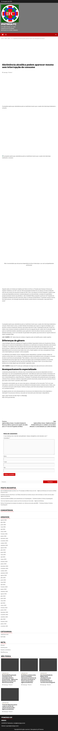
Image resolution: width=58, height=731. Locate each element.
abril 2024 (3, 584)
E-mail (5, 462)
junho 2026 (3, 524)
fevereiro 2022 (4, 621)
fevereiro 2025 (4, 561)
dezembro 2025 (4, 538)
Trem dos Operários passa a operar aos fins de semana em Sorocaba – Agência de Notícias (22, 501)
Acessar (3, 645)
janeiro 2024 (3, 589)
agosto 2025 (4, 547)
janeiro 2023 (3, 610)
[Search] (56, 34)
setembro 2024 (4, 573)
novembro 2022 (4, 614)
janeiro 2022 (3, 623)
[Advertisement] (29, 51)
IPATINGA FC (8, 24)
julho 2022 (3, 619)
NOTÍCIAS (3, 636)
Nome (5, 456)
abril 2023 (3, 603)
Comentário (7, 438)
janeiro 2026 (3, 536)
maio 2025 (3, 554)
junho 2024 (3, 580)
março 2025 (3, 559)
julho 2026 (3, 522)
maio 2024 (3, 582)
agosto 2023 (4, 593)
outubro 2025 (4, 543)
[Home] (2, 35)
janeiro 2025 (3, 563)
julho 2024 (3, 577)
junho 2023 (3, 598)
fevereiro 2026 (4, 534)
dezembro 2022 (4, 612)
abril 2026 (3, 529)
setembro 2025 (4, 545)
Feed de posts (4, 647)
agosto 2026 (4, 520)
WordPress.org (4, 652)
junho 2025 (3, 552)
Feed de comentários (6, 649)
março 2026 (3, 531)
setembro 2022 (4, 617)
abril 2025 (3, 557)
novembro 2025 (4, 540)
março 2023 (3, 605)
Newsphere (33, 729)
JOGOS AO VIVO (4, 634)
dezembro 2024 (4, 566)
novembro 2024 (4, 568)
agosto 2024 (4, 575)
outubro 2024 (4, 570)
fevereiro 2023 (4, 607)
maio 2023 (3, 600)
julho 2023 (3, 596)
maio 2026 (3, 527)
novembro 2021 (4, 626)
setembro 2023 (4, 591)
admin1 (10, 72)
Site (5, 467)
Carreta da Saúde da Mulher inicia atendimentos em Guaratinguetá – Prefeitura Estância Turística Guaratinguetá (27, 498)
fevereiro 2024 (4, 587)
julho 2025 (3, 550)
